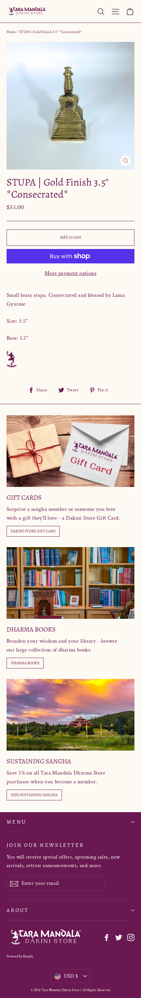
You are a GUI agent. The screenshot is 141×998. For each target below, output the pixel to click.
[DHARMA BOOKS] (70, 583)
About (18, 910)
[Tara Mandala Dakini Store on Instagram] (130, 937)
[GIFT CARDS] (70, 451)
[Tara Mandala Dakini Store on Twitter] (118, 937)
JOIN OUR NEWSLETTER (45, 844)
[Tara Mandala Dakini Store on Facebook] (106, 937)
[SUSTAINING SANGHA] (70, 715)
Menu (16, 822)
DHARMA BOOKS (25, 663)
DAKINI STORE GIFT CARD (33, 531)
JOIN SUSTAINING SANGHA (34, 794)
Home (11, 32)
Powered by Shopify (20, 956)
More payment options (71, 273)
